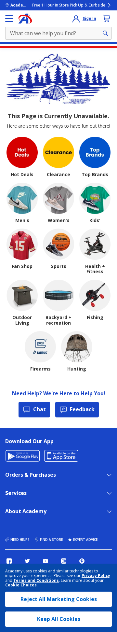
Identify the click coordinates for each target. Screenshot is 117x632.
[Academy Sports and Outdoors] (25, 18)
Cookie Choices (21, 585)
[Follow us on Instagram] (64, 561)
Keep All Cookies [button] (58, 619)
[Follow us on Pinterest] (82, 561)
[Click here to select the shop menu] (9, 18)
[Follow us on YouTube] (45, 561)
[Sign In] (76, 18)
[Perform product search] (105, 33)
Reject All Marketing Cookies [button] (58, 599)
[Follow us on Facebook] (9, 561)
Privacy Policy (96, 575)
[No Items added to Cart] (106, 18)
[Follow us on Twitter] (27, 561)
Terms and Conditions (36, 580)
